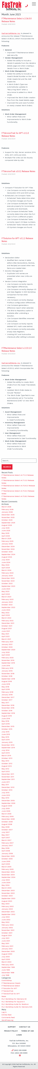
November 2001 (8, 930)
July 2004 (6, 880)
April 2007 (6, 838)
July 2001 (5, 938)
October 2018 (7, 676)
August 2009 (7, 806)
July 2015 (5, 732)
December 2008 (8, 819)
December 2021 (8, 623)
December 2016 (8, 705)
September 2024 (8, 554)
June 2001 (6, 941)
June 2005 (6, 861)
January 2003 (7, 909)
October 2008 (7, 822)
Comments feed (8, 1017)
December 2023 (8, 578)
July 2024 (6, 560)
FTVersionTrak (7, 991)
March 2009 (6, 814)
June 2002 (6, 920)
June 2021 (6, 631)
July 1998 (5, 975)
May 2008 (5, 827)
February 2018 (7, 692)
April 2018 (6, 689)
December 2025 (8, 515)
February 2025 (7, 541)
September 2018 (8, 679)
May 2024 (5, 565)
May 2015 (5, 737)
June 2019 (6, 666)
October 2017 (7, 700)
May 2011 (5, 785)
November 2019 (8, 660)
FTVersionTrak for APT (11, 994)
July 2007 (6, 832)
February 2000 (8, 965)
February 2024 (8, 573)
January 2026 (7, 512)
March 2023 (6, 597)
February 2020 (8, 658)
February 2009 (8, 816)
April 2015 (6, 740)
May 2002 (5, 922)
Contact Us (24, 1027)
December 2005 (8, 856)
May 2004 (6, 885)
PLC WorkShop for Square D (13, 1002)
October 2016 (7, 711)
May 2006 (5, 848)
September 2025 (8, 523)
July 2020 (6, 652)
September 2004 (8, 877)
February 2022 (7, 621)
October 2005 (7, 859)
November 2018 (8, 674)
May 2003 (5, 904)
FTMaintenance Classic (11, 983)
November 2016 (8, 708)
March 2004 (6, 888)
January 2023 (7, 602)
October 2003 (7, 896)
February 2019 (7, 668)
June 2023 (6, 589)
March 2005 (6, 867)
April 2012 (6, 771)
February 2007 (8, 843)
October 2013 (7, 758)
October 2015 (7, 729)
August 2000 (7, 954)
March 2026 (6, 507)
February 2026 (7, 509)
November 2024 (8, 549)
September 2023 (8, 586)
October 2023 (7, 583)
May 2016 (5, 721)
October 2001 (7, 933)
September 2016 (8, 713)
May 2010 (5, 798)
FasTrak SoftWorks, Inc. (11, 33)
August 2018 (7, 681)
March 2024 (6, 570)
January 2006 (7, 853)
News (4, 996)
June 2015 (6, 734)
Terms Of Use (27, 1031)
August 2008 (7, 824)
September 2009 (8, 803)
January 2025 (7, 544)
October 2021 (7, 626)
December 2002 (8, 912)
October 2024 (7, 552)
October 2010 (7, 790)
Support (12, 1027)
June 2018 (6, 684)
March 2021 (6, 639)
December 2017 (8, 697)
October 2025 (7, 520)
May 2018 (5, 687)
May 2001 (5, 943)
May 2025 (5, 533)
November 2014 (8, 745)
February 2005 (8, 869)
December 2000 (8, 951)
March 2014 (6, 756)
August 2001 (7, 935)
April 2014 (6, 753)
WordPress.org (7, 1020)
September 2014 (8, 748)
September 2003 (8, 898)
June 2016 (6, 718)
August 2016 (7, 716)
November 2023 (8, 581)
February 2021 (7, 642)
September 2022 (8, 607)
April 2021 (6, 636)
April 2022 (6, 615)
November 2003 (8, 893)
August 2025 (7, 525)
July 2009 (6, 808)
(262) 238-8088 (19, 1050)
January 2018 (7, 695)
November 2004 (8, 875)
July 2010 (5, 793)
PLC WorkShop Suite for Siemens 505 (17, 1007)
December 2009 (8, 800)
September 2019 (8, 663)
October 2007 (7, 830)
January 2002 (7, 928)
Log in (4, 1012)
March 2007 (6, 840)
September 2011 (8, 779)
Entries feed (6, 1015)
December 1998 (8, 973)
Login (19, 1035)
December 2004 (8, 872)
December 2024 (8, 546)
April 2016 (6, 724)
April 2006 (6, 851)
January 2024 (7, 576)
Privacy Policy (11, 1031)
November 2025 (8, 517)
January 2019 (7, 671)
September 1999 (8, 967)
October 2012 (7, 763)
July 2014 (5, 750)
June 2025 (6, 531)
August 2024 (7, 557)
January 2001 (7, 949)
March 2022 (6, 618)
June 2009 (6, 811)
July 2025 (6, 528)
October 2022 (7, 605)
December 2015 (8, 726)
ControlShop (7, 980)
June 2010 (6, 795)
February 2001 (7, 946)
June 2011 (6, 782)
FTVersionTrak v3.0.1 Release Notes (18, 171)
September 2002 (8, 914)
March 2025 (6, 538)
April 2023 (6, 594)
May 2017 (5, 703)
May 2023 (5, 591)
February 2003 (8, 906)
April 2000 (6, 959)
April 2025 (6, 536)
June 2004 (6, 882)
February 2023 (7, 599)
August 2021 (7, 628)
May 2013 (5, 761)
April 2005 (6, 864)
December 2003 (8, 890)
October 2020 (7, 647)
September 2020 (8, 650)
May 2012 (5, 769)
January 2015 (7, 742)
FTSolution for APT (9, 988)
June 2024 (6, 562)
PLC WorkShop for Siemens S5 (14, 999)
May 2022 (5, 613)
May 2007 (6, 835)
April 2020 (6, 655)
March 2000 (6, 962)
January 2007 (7, 845)
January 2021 (7, 644)
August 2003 (7, 901)
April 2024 (6, 568)
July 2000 (6, 957)
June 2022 (6, 610)
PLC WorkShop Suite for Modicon (15, 1004)
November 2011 (8, 777)
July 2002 (6, 917)
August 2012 (7, 766)
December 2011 (8, 774)
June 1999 (6, 970)
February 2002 (8, 925)
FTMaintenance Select (11, 986)
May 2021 (5, 634)
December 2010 (8, 787)
